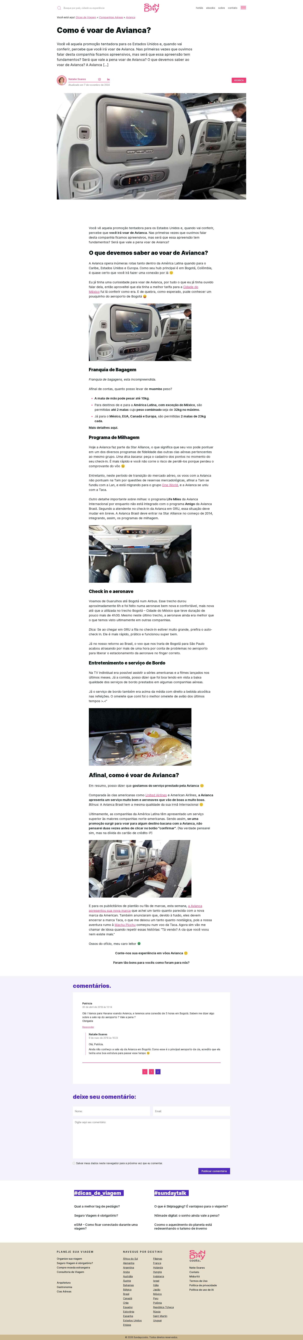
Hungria (157, 1272)
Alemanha (128, 1263)
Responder (88, 1027)
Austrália (128, 1276)
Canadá (127, 1298)
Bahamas (128, 1285)
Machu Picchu (125, 925)
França (157, 1263)
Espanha (128, 1316)
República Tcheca (163, 1307)
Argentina (128, 1267)
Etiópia (127, 1324)
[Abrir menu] (243, 8)
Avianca (130, 17)
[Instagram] (97, 77)
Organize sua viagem (69, 1258)
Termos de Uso (198, 1280)
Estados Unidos (132, 1320)
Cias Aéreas (64, 1291)
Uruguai (157, 1320)
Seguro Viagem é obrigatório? (96, 1215)
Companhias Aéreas (111, 17)
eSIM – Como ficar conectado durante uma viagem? (106, 1226)
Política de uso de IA (201, 1289)
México (157, 1294)
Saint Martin (160, 1316)
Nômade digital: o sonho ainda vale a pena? (187, 1215)
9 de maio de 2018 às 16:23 (103, 1038)
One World (170, 485)
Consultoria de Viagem (70, 1272)
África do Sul (130, 1258)
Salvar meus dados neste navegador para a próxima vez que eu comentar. (119, 1163)
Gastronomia (64, 1287)
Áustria (127, 1280)
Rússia (156, 1311)
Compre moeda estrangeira (73, 1267)
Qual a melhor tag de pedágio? (97, 1206)
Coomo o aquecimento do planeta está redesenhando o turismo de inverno (183, 1226)
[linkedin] (106, 77)
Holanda (158, 1267)
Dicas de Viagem (86, 17)
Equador (128, 1307)
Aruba (126, 1272)
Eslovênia (128, 1311)
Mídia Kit (194, 1276)
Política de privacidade (203, 1285)
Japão (156, 1289)
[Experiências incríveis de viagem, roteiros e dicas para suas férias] (151, 8)
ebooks (210, 7)
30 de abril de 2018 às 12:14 (97, 1007)
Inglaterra (158, 1276)
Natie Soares (197, 1267)
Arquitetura (64, 1282)
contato (232, 7)
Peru (155, 1298)
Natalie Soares (77, 79)
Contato (194, 1272)
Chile (126, 1302)
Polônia (157, 1302)
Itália (156, 1285)
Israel (156, 1280)
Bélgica (127, 1289)
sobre (221, 7)
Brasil (126, 1294)
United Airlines (156, 795)
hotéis (199, 7)
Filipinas (157, 1258)
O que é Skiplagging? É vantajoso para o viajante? (191, 1206)
